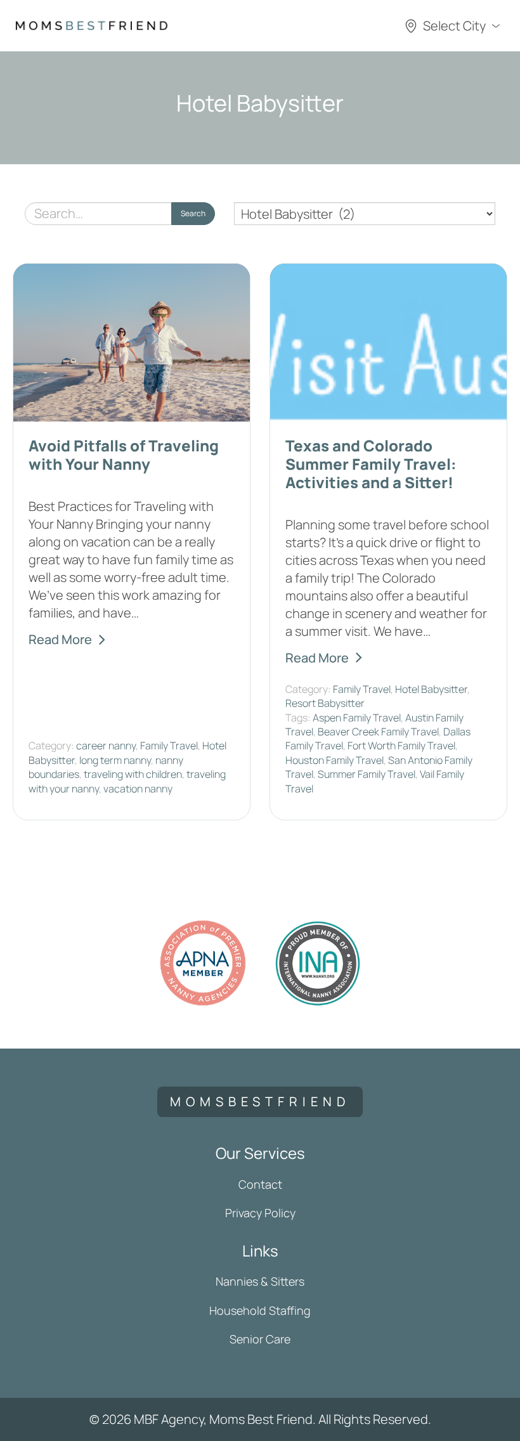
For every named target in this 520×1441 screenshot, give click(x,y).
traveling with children (133, 774)
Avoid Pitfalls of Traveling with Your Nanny (124, 454)
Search (193, 213)
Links (260, 1250)
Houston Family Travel (334, 760)
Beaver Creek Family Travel (378, 732)
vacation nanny (137, 789)
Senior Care (260, 1339)
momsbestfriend (260, 1101)
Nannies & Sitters (260, 1281)
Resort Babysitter (325, 703)
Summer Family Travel (366, 774)
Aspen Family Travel (357, 718)
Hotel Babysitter (431, 689)
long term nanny (115, 760)
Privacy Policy (260, 1212)
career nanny (106, 746)
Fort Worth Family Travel (401, 746)
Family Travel (169, 746)
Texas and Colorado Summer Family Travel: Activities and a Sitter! (371, 464)
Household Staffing (260, 1310)
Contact (260, 1184)
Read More (60, 639)
